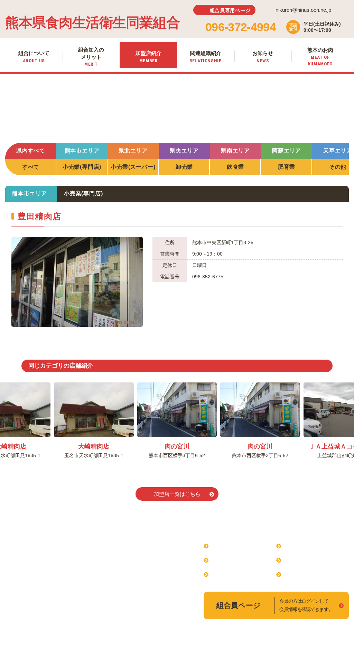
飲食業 (235, 167)
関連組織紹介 (301, 546)
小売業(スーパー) (133, 167)
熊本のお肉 (298, 574)
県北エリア (133, 151)
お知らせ (296, 560)
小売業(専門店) (82, 167)
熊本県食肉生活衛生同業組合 (92, 22)
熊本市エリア (82, 151)
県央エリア (184, 151)
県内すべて (30, 151)
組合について (228, 546)
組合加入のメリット (237, 560)
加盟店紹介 (226, 574)
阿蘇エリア (286, 151)
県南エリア (235, 151)
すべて (30, 167)
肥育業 (286, 167)
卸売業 (184, 167)
